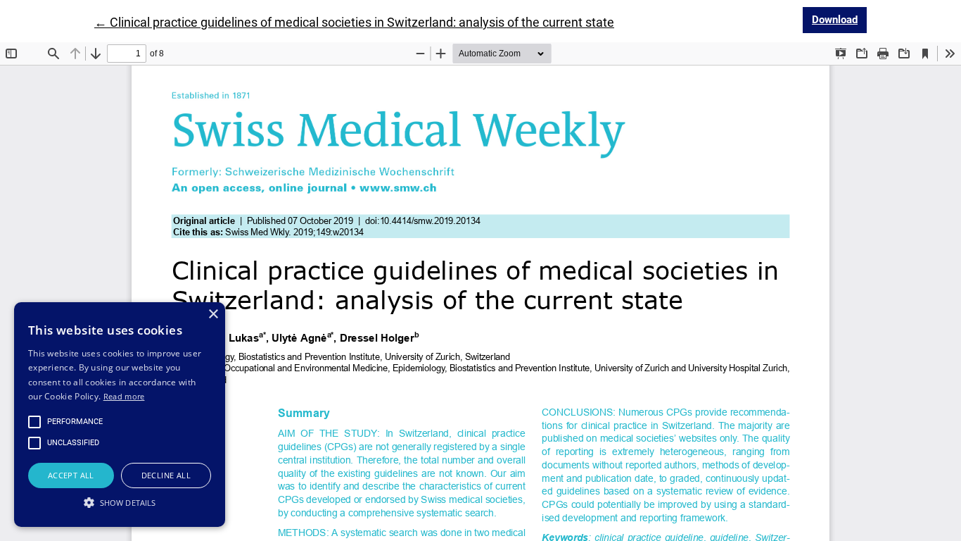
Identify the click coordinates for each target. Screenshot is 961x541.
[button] (119, 502)
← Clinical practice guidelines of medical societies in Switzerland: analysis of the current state (354, 22)
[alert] (119, 414)
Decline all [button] (166, 475)
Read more (124, 396)
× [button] (213, 314)
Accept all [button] (71, 475)
